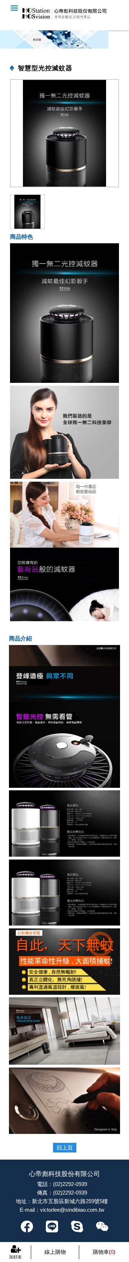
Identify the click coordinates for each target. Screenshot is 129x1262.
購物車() (104, 1252)
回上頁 (65, 1148)
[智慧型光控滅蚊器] (64, 133)
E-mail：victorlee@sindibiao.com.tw (62, 1210)
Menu (14, 8)
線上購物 (55, 1252)
